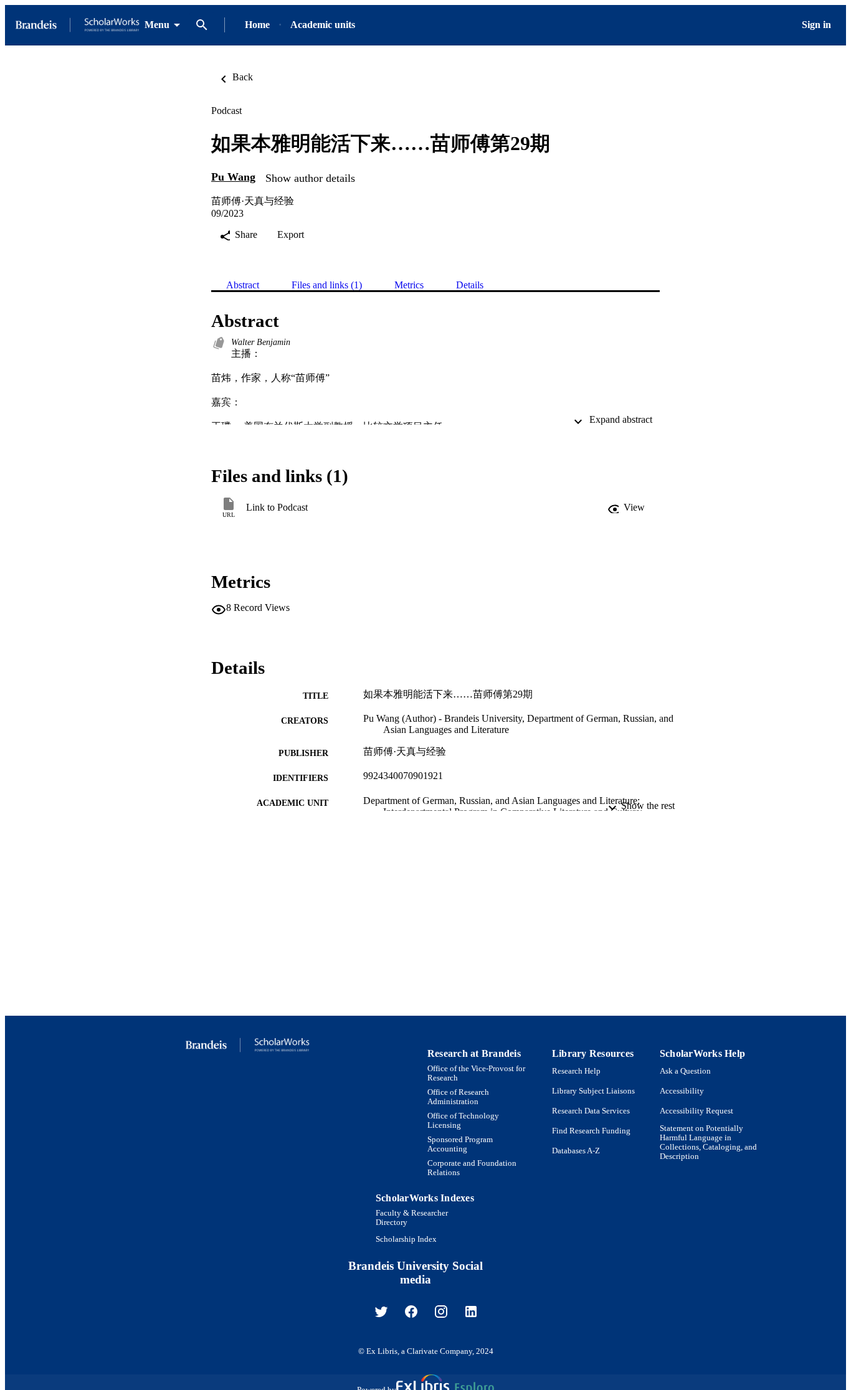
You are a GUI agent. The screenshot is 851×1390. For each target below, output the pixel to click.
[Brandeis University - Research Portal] (77, 25)
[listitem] (381, 1311)
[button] (626, 507)
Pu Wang (233, 177)
